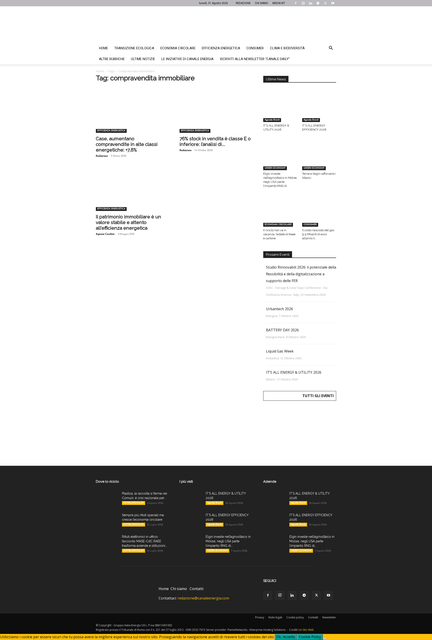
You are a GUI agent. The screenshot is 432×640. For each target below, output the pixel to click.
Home (103, 48)
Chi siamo (179, 588)
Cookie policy (295, 617)
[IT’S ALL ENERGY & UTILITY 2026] (280, 110)
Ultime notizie (143, 59)
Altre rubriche (112, 59)
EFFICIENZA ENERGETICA (111, 130)
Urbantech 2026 (279, 308)
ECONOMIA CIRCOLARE (278, 224)
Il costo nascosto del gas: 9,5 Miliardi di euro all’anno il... (318, 234)
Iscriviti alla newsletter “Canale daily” (255, 59)
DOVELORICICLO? (133, 503)
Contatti (196, 588)
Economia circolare (178, 48)
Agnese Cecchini (105, 234)
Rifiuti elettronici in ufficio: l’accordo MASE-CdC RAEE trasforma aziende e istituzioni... (144, 541)
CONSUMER (310, 224)
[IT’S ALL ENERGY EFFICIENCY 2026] (319, 110)
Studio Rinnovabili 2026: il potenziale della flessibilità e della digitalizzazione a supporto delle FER (301, 274)
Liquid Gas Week (280, 351)
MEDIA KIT (278, 3)
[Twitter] (325, 3)
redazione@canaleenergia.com (203, 598)
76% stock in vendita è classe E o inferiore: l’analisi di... (215, 141)
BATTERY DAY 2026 (282, 330)
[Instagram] (303, 3)
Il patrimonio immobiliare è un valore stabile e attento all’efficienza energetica (128, 222)
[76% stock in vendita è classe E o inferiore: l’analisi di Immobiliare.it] (216, 115)
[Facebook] (295, 3)
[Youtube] (332, 3)
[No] (324, 638)
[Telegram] (318, 3)
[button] (330, 48)
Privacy (259, 617)
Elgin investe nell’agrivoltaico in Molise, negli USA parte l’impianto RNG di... (228, 541)
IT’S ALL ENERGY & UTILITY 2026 (293, 372)
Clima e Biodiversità (287, 48)
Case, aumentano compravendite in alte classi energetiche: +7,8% (127, 144)
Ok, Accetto (285, 636)
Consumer (255, 48)
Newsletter (329, 617)
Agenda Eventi (272, 120)
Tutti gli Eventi (318, 395)
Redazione (102, 156)
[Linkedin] (310, 3)
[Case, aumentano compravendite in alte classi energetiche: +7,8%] (132, 115)
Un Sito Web (306, 630)
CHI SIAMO (261, 3)
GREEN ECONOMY (275, 168)
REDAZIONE (243, 3)
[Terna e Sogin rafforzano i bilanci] (319, 158)
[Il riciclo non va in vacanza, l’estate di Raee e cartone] (280, 214)
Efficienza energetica (221, 48)
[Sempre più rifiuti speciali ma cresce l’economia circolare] (107, 521)
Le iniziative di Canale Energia (187, 59)
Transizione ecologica (134, 48)
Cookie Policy (310, 636)
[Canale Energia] (216, 24)
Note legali (275, 617)
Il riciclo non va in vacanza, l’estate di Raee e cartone (279, 234)
